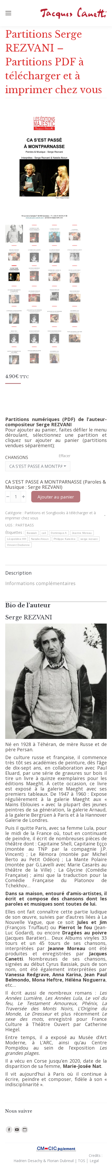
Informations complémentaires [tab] (40, 583)
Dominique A (59, 532)
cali (44, 532)
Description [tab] (18, 573)
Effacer (64, 455)
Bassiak (32, 532)
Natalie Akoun (40, 538)
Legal (94, 1160)
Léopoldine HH (16, 538)
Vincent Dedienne (18, 544)
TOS (81, 1160)
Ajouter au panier (56, 497)
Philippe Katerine (65, 538)
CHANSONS (16, 457)
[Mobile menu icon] (8, 13)
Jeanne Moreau (82, 532)
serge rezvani (89, 538)
